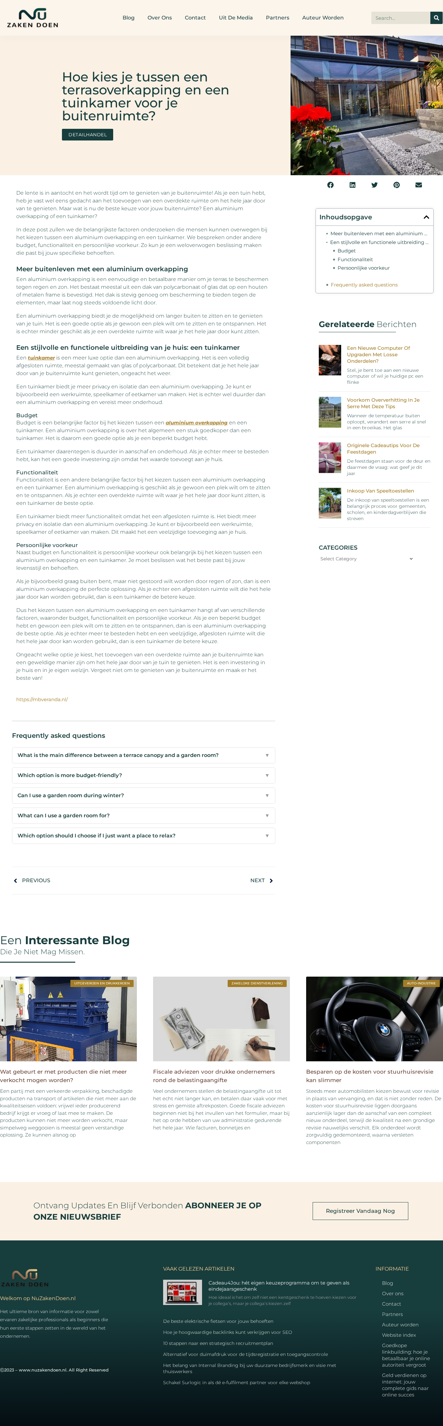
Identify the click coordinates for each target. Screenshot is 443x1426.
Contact (195, 18)
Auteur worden (323, 18)
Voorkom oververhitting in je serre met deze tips (383, 403)
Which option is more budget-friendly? (144, 775)
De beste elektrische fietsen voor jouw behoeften (218, 1321)
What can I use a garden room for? (144, 815)
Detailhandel (87, 135)
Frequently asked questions (364, 285)
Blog (129, 18)
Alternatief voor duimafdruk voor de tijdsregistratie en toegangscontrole (245, 1354)
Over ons (160, 18)
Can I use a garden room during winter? (144, 795)
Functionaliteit (355, 259)
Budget (347, 251)
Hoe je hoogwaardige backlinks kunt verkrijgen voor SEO (227, 1332)
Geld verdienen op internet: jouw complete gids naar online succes (405, 1385)
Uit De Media (236, 18)
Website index (399, 1335)
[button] (330, 184)
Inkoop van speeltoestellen (380, 491)
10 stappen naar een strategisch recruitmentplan (218, 1343)
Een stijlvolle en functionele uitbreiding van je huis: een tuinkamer (380, 242)
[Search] (436, 18)
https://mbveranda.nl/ (42, 699)
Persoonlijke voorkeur (364, 268)
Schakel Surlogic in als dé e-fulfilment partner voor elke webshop (236, 1382)
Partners (277, 18)
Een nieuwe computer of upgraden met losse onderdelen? (378, 354)
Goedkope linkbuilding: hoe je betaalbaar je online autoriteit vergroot (406, 1355)
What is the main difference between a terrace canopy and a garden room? (144, 755)
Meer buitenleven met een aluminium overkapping (380, 233)
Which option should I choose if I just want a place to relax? (144, 836)
